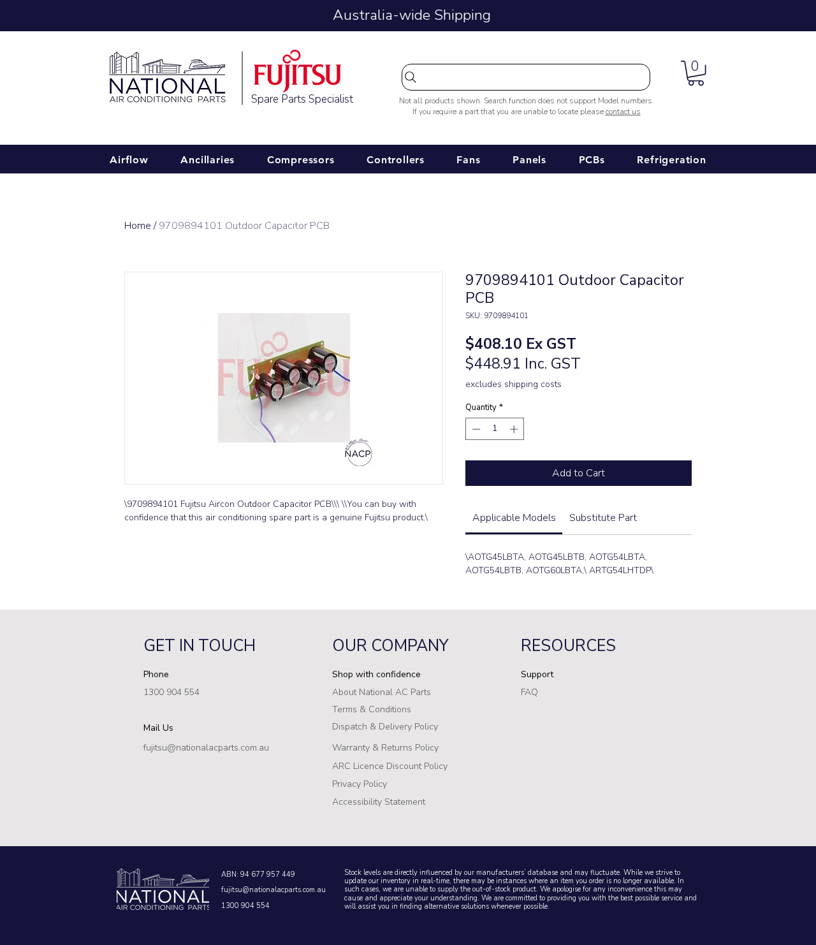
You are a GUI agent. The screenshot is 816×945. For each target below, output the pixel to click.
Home (137, 226)
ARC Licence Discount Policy (390, 766)
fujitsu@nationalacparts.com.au (273, 890)
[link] (514, 518)
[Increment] (515, 429)
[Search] (526, 77)
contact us (623, 111)
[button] (696, 73)
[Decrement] (475, 429)
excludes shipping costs (513, 384)
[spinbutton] (495, 429)
